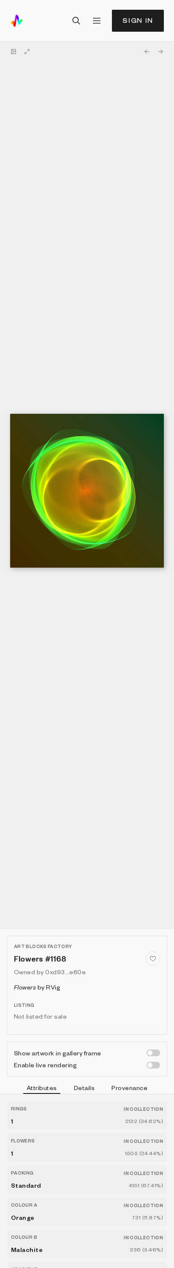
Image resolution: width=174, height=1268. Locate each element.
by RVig (37, 987)
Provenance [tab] (129, 1087)
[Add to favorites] (153, 958)
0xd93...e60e (65, 972)
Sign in (137, 20)
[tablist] (87, 1088)
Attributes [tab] (42, 1087)
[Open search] (76, 21)
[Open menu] (97, 21)
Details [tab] (84, 1087)
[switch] (153, 1052)
